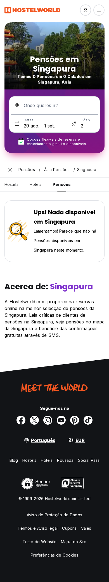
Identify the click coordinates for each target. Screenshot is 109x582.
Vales (86, 528)
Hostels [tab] (11, 184)
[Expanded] (10, 169)
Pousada (65, 460)
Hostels (29, 460)
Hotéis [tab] (36, 184)
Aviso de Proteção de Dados (54, 514)
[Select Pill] (85, 10)
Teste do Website (40, 541)
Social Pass (88, 460)
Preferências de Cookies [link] (54, 555)
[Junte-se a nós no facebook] (20, 420)
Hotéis (47, 460)
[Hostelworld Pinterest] (74, 420)
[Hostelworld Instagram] (47, 420)
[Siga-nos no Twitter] (34, 420)
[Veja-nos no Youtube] (61, 420)
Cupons (69, 528)
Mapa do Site (73, 541)
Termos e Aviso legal (38, 528)
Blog (14, 460)
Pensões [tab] (62, 184)
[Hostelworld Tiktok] (88, 420)
